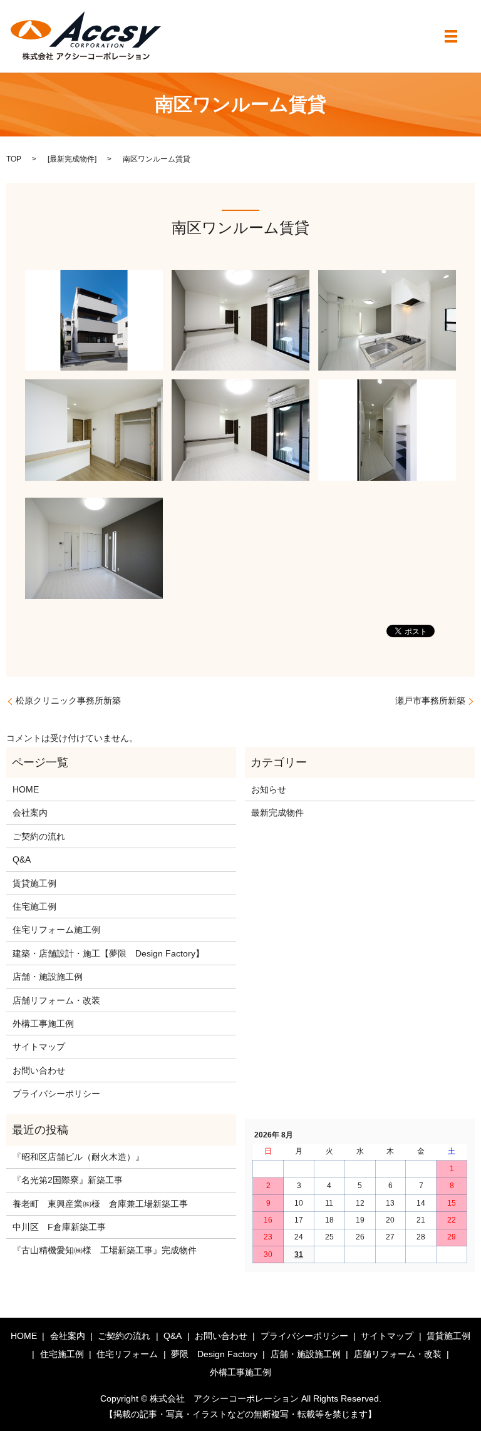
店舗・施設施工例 (48, 977)
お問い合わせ (39, 1070)
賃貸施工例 (34, 883)
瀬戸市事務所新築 (430, 700)
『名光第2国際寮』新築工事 (68, 1180)
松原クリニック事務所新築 (68, 700)
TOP (13, 159)
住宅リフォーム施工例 (56, 930)
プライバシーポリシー (56, 1094)
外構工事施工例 (43, 1023)
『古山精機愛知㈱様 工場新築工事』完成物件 (105, 1250)
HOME (26, 789)
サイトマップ (39, 1047)
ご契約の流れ (39, 836)
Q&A (22, 859)
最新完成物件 (72, 159)
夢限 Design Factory (214, 1354)
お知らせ (268, 789)
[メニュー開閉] (451, 36)
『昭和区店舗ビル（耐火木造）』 (78, 1157)
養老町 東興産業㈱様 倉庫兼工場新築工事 (100, 1204)
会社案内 (30, 813)
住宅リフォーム (127, 1354)
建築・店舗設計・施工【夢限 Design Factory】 (108, 953)
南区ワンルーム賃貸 (240, 227)
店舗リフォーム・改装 (56, 1000)
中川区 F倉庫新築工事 (59, 1227)
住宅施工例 (34, 906)
